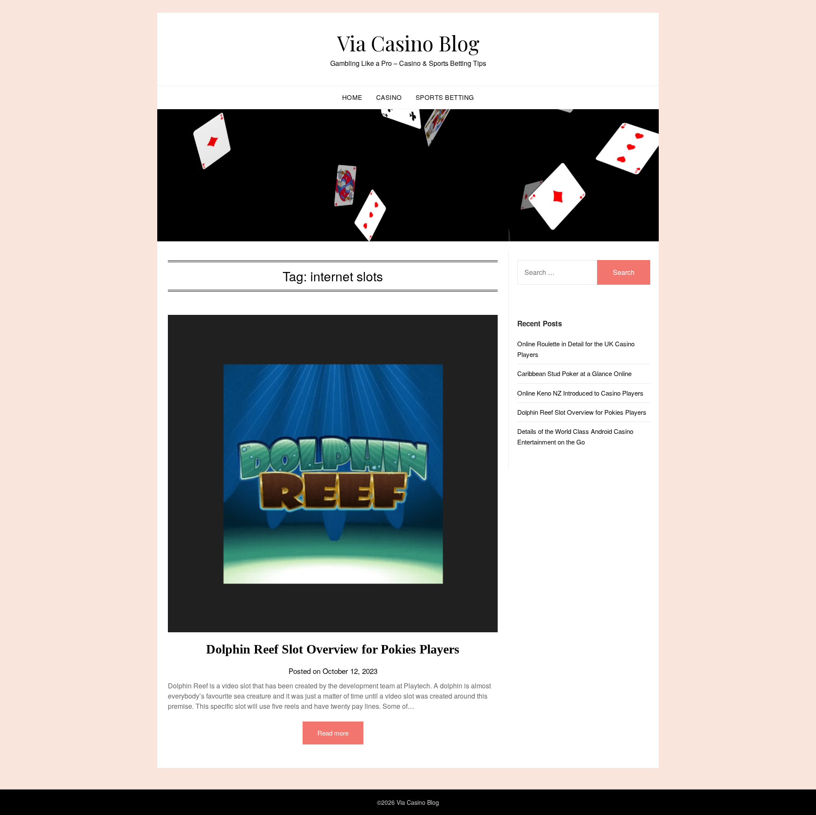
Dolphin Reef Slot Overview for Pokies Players (332, 649)
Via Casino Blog (408, 43)
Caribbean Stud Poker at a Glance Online (574, 373)
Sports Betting (445, 97)
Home (352, 97)
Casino (389, 97)
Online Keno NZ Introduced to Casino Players (580, 392)
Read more (332, 732)
